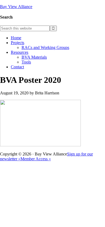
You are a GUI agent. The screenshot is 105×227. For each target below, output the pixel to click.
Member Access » (35, 159)
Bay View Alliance (16, 6)
